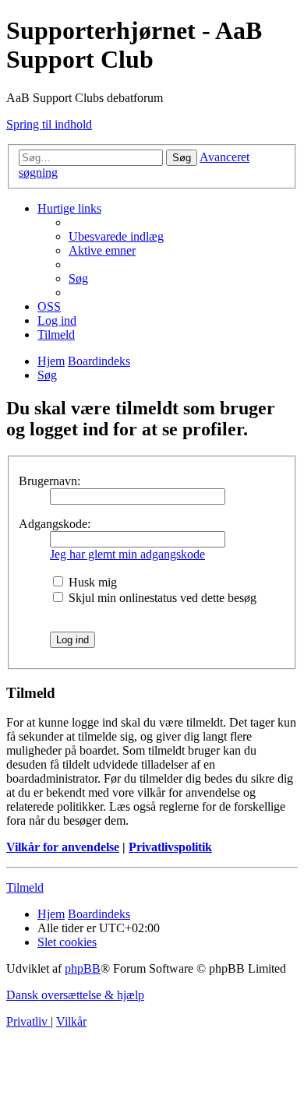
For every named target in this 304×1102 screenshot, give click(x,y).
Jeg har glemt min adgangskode (127, 554)
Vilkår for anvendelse (62, 847)
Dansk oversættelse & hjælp (75, 995)
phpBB (83, 968)
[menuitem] (116, 236)
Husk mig (91, 582)
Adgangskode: (54, 523)
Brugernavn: (49, 481)
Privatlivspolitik (170, 847)
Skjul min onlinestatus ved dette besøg (160, 597)
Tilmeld (25, 887)
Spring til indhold (49, 124)
